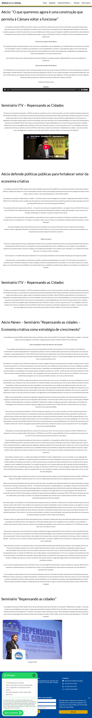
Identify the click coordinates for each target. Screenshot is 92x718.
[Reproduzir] (5, 90)
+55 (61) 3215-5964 (70, 683)
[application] (46, 90)
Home (45, 3)
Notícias (77, 3)
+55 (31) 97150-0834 (70, 689)
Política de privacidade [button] (66, 707)
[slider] (85, 89)
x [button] (89, 698)
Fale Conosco (86, 3)
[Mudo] (82, 90)
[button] (34, 675)
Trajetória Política (63, 3)
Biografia (52, 3)
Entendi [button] (73, 712)
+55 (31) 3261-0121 (70, 686)
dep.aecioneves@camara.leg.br (73, 681)
